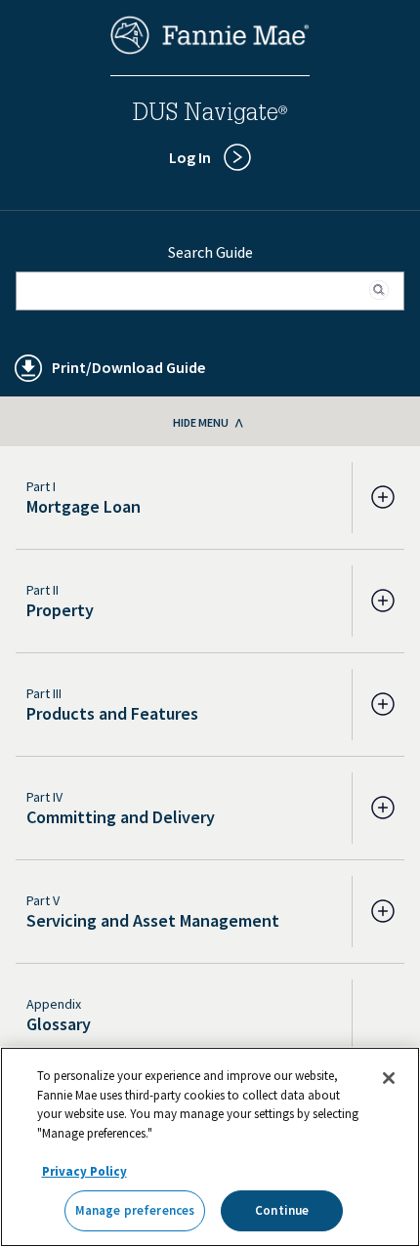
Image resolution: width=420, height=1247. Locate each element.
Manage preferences (134, 1210)
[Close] (388, 1078)
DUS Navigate (210, 115)
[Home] (210, 49)
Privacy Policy (84, 1171)
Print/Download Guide (128, 367)
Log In (190, 157)
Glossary (58, 1024)
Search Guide (210, 252)
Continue (282, 1210)
